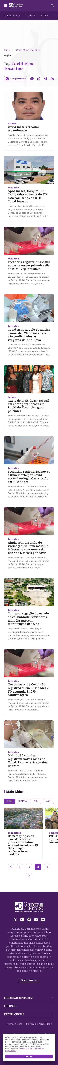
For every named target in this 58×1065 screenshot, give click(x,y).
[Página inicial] (29, 907)
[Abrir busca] (52, 5)
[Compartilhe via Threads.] (39, 79)
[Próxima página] (29, 876)
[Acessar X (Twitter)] (15, 919)
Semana (23, 801)
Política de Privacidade (39, 1023)
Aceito (29, 1056)
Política (44, 15)
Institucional (14, 1014)
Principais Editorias (18, 998)
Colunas (10, 1006)
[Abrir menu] (5, 5)
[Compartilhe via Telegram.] (45, 79)
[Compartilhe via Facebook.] (32, 79)
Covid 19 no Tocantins (28, 49)
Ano (48, 801)
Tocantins (30, 15)
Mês (35, 801)
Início (7, 49)
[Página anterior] (11, 867)
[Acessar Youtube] (36, 919)
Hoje (9, 801)
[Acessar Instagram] (22, 919)
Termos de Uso (14, 1023)
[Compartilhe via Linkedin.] (52, 79)
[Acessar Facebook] (29, 919)
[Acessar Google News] (43, 919)
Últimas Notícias (12, 15)
